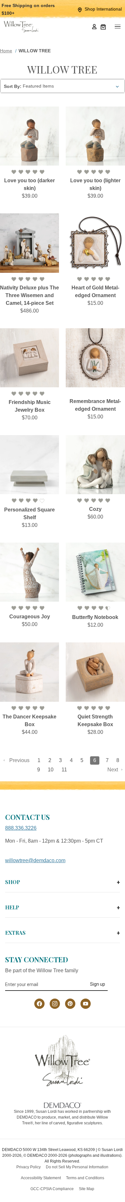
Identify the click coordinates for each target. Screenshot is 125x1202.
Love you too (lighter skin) (95, 184)
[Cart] (103, 26)
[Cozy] (95, 464)
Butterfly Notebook (95, 617)
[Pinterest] (70, 1004)
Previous (18, 760)
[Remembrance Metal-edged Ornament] (95, 357)
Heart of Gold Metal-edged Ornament (95, 291)
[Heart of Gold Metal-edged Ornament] (95, 242)
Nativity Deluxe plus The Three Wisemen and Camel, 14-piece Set (29, 295)
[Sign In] (94, 26)
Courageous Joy (29, 616)
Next (113, 769)
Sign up (97, 984)
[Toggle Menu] (117, 26)
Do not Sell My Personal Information (77, 1167)
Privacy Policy (28, 1167)
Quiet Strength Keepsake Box (95, 720)
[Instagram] (55, 1004)
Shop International (103, 9)
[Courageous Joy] (29, 572)
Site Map (86, 1189)
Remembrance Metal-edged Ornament (95, 405)
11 (64, 769)
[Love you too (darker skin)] (29, 136)
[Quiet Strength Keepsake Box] (95, 671)
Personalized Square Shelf (29, 513)
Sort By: (12, 86)
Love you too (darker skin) (29, 184)
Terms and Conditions (85, 1178)
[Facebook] (39, 1004)
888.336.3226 (21, 828)
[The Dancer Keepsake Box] (29, 671)
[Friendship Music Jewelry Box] (29, 357)
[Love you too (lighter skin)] (95, 136)
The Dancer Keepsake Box (29, 720)
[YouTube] (85, 1004)
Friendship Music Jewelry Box (30, 406)
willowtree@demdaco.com (35, 860)
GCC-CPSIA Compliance (52, 1189)
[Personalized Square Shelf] (29, 464)
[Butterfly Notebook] (95, 572)
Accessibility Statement (41, 1178)
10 (51, 769)
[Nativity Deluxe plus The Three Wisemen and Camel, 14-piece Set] (29, 242)
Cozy (95, 509)
